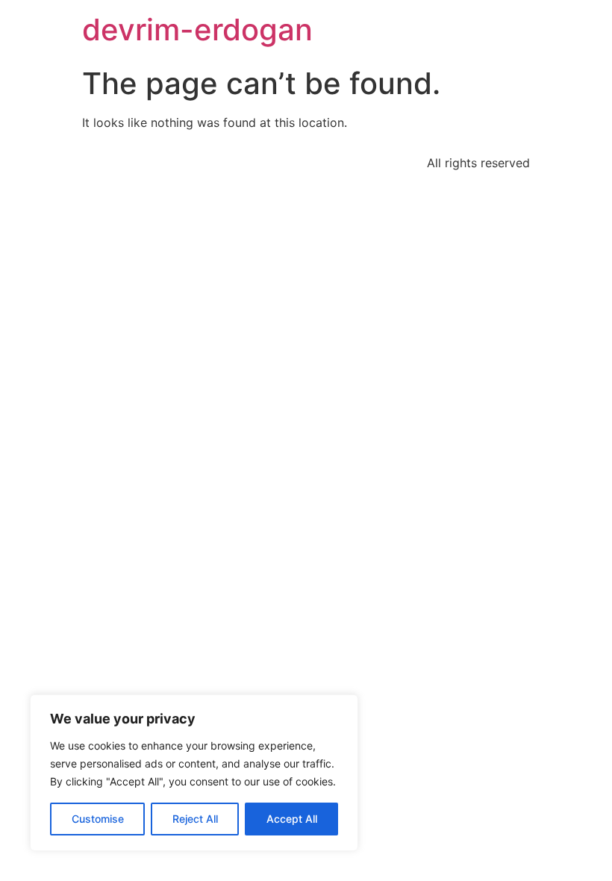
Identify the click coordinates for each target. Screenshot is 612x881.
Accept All (291, 818)
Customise (98, 818)
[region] (194, 772)
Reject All (195, 818)
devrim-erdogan (197, 29)
